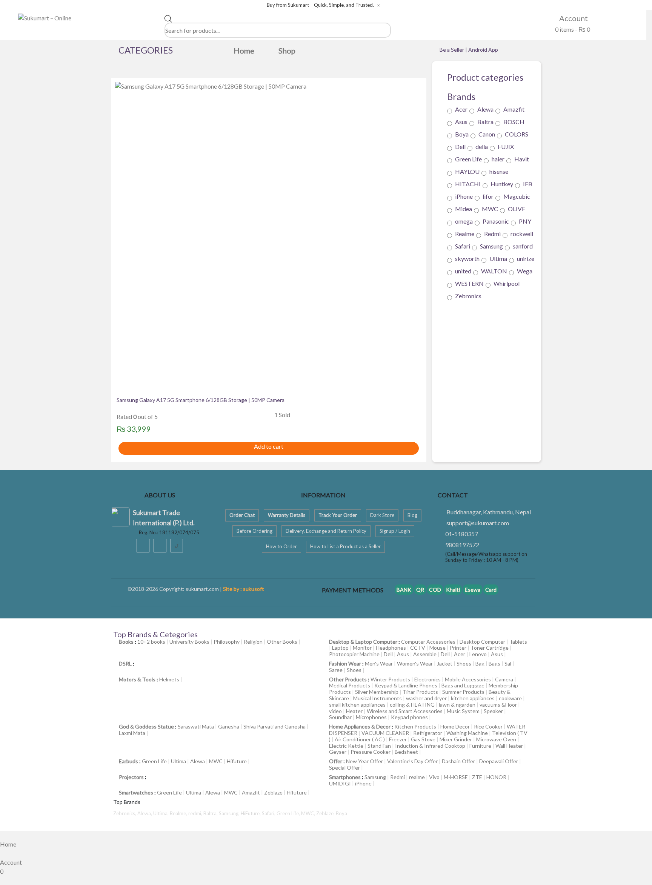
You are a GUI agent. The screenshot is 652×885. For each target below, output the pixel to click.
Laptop (340, 647)
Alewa (485, 109)
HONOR (496, 777)
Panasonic (496, 221)
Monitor (362, 647)
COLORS (516, 134)
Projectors (131, 777)
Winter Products (390, 679)
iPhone (464, 196)
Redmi (492, 234)
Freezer (398, 739)
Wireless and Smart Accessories (405, 711)
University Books (189, 641)
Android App (483, 49)
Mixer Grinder (456, 739)
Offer (335, 761)
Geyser (337, 751)
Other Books (282, 641)
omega (464, 221)
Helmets (169, 679)
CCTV (417, 647)
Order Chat (242, 515)
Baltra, (211, 813)
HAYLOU (467, 171)
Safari (462, 246)
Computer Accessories (428, 641)
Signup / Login (395, 531)
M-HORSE (456, 777)
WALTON (494, 271)
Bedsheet (406, 751)
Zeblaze (273, 792)
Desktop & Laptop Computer (363, 641)
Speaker (493, 711)
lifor (488, 196)
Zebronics (468, 296)
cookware (510, 698)
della (481, 146)
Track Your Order (337, 515)
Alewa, (145, 813)
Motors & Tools (137, 679)
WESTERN (469, 283)
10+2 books (151, 641)
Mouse (437, 647)
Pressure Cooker (371, 751)
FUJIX (506, 146)
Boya (462, 134)
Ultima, (161, 813)
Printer (458, 647)
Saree (336, 670)
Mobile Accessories (468, 679)
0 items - (572, 29)
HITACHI (468, 184)
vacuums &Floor (498, 704)
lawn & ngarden (457, 704)
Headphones (391, 647)
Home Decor (455, 726)
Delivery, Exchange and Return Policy (326, 531)
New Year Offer (364, 761)
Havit (521, 159)
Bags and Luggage (462, 685)
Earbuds (128, 761)
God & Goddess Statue (146, 726)
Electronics (427, 679)
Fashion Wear (345, 663)
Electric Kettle (346, 745)
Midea (463, 209)
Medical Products (349, 685)
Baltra (485, 122)
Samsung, (230, 813)
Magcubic (516, 196)
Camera (504, 679)
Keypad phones (409, 717)
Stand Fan (379, 745)
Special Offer (344, 767)
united (463, 271)
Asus (461, 122)
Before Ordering (254, 531)
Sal (507, 663)
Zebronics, (124, 813)
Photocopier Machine (354, 654)
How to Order (281, 546)
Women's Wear (415, 663)
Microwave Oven (496, 739)
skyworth (467, 258)
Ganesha (228, 726)
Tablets (518, 641)
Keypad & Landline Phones (405, 685)
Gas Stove (423, 739)
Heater (354, 711)
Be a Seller (452, 49)
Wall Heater (509, 745)
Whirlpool (507, 283)
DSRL (125, 663)
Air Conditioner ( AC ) (360, 739)
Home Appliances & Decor (360, 726)
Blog (412, 515)
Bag (479, 663)
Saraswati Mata (196, 726)
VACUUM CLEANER (385, 733)
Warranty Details (286, 515)
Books (126, 641)
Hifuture (237, 761)
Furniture (480, 745)
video (335, 711)
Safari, (269, 813)
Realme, (179, 813)
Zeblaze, (326, 813)
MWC (490, 209)
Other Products (348, 679)
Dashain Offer (458, 761)
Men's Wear (379, 663)
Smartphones (345, 777)
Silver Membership (376, 692)
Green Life (468, 159)
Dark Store (382, 515)
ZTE (477, 777)
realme (417, 777)
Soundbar (340, 717)
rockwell (522, 234)
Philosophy (227, 641)
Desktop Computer (482, 641)
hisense (498, 171)
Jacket (444, 663)
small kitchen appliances (357, 704)
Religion (253, 641)
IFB (527, 184)
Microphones (371, 717)
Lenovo (478, 654)
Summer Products (463, 692)
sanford (523, 246)
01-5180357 (461, 533)
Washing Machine (467, 733)
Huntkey (502, 184)
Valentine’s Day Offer (412, 761)
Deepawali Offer (498, 761)
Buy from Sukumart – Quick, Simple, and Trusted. (320, 5)
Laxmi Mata (132, 733)
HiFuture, (251, 813)
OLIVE (516, 209)
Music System (463, 711)
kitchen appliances (473, 698)
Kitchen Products (415, 726)
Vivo (434, 777)
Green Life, (289, 813)
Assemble (425, 654)
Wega (524, 271)
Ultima (498, 258)
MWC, (308, 813)
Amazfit (513, 109)
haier (498, 159)
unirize (525, 258)
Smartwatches (136, 792)
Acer (461, 109)
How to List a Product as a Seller (345, 546)
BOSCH (513, 122)
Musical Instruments (377, 698)
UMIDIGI (340, 783)
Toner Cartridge (490, 647)
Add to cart (268, 446)
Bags (494, 663)
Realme (464, 234)
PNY (525, 221)
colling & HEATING (412, 704)
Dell (460, 146)
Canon (486, 134)
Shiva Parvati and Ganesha (274, 726)
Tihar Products (420, 692)
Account (573, 18)
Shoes (464, 663)
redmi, (195, 813)
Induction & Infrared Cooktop (430, 745)
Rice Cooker (488, 726)
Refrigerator (427, 733)
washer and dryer (426, 698)
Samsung (491, 246)
